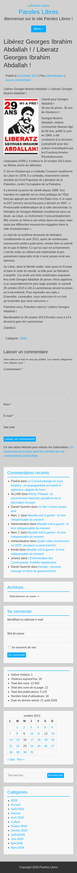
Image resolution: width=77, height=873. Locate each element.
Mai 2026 (17, 843)
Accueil (15, 804)
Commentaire (13, 369)
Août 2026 (17, 809)
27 (52, 746)
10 (31, 733)
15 (18, 739)
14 (11, 739)
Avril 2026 (17, 817)
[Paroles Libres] (38, 5)
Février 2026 (19, 826)
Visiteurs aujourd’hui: (24, 678)
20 (52, 739)
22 (18, 746)
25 (38, 746)
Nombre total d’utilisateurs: (28, 696)
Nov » (21, 759)
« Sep (11, 759)
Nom (7, 404)
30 (25, 752)
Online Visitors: (21, 674)
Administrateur (54, 75)
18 (38, 739)
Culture (15, 821)
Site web (9, 427)
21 (11, 746)
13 (52, 733)
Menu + (38, 28)
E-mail (9, 415)
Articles (15, 813)
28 (11, 752)
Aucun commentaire (18, 80)
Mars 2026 (17, 847)
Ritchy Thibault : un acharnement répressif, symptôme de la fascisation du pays (36, 498)
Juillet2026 (18, 834)
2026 (23, 338)
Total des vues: (21, 683)
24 (31, 746)
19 (45, 739)
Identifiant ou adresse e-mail (25, 619)
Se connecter (16, 654)
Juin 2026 (17, 839)
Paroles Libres (39, 11)
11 (38, 733)
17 (31, 739)
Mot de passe (15, 633)
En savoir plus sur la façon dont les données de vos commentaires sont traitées (38, 451)
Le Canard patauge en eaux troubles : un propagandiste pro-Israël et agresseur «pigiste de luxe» (37, 485)
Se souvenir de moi (24, 647)
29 (18, 752)
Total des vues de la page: (28, 687)
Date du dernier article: (25, 700)
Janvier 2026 (19, 830)
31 (31, 752)
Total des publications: (25, 691)
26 (45, 746)
